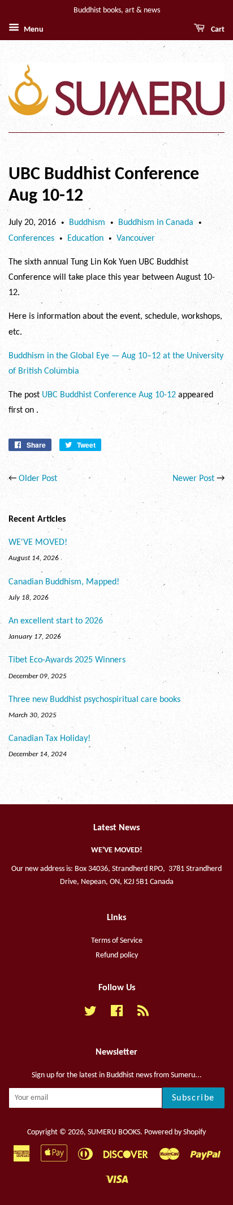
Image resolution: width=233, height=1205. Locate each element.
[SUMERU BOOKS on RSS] (143, 1013)
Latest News (116, 828)
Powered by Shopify (175, 1132)
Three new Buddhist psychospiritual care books (94, 699)
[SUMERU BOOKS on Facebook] (116, 1013)
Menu (33, 29)
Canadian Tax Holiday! (49, 738)
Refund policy (117, 955)
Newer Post (193, 478)
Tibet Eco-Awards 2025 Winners (67, 660)
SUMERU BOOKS (114, 1132)
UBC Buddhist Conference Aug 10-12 (109, 395)
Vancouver (135, 238)
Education (85, 238)
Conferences (31, 238)
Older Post (38, 478)
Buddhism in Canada (155, 222)
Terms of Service (117, 940)
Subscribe (193, 1098)
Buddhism (87, 222)
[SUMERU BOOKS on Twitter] (90, 1013)
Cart (217, 29)
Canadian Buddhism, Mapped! (63, 582)
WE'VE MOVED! (37, 542)
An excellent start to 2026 (55, 621)
